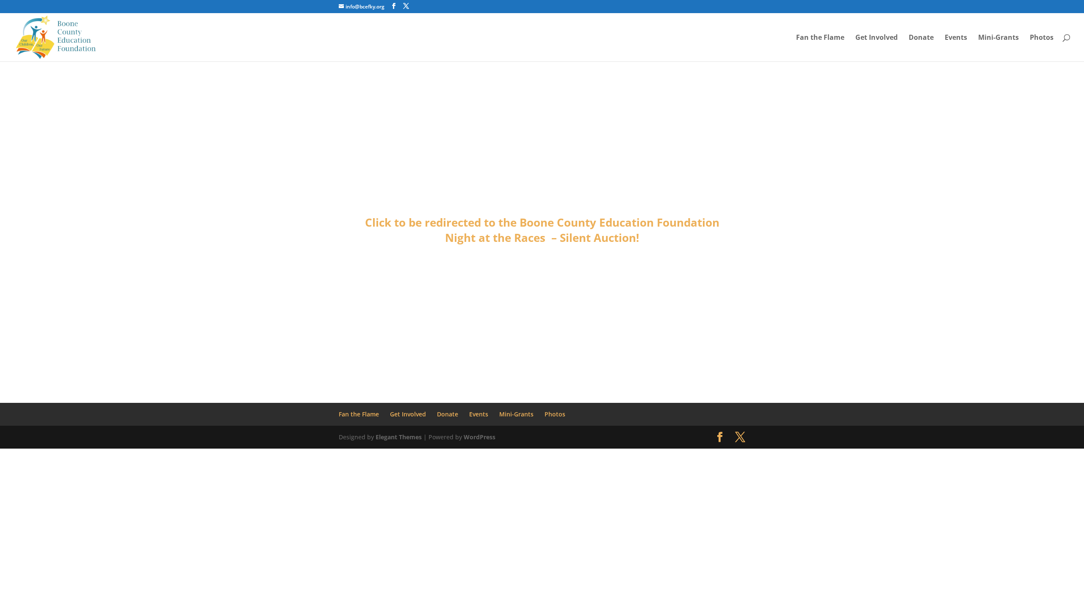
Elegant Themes (399, 437)
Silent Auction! (599, 237)
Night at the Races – (502, 237)
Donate (921, 38)
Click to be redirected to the (442, 222)
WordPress (479, 437)
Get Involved (876, 38)
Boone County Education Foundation (619, 222)
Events (956, 38)
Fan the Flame (820, 38)
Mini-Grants (998, 38)
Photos (1042, 38)
